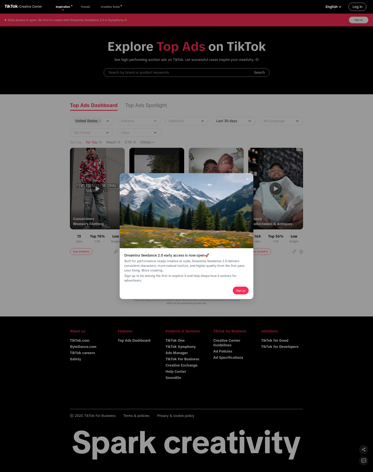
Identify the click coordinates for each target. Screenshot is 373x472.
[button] (334, 6)
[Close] (247, 178)
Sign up (240, 290)
